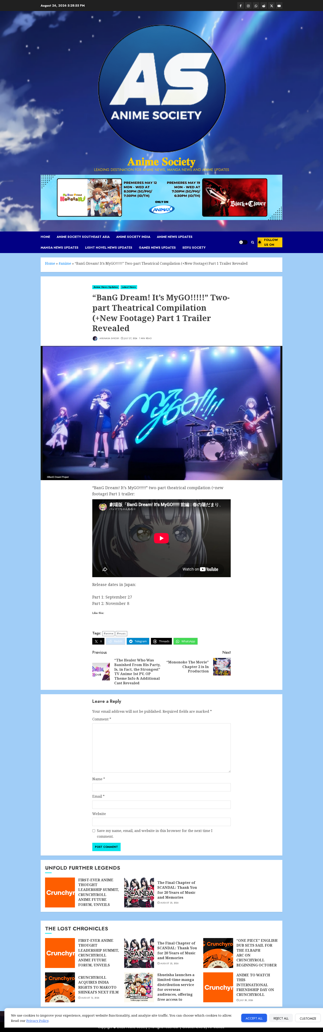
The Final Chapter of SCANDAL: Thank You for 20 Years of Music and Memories (177, 890)
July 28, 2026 (246, 1000)
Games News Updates (157, 247)
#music (121, 633)
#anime (65, 263)
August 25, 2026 (169, 902)
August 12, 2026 (90, 997)
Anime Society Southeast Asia (83, 237)
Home (45, 237)
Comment (101, 719)
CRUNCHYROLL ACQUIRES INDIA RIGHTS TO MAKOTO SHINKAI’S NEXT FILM (98, 985)
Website (99, 813)
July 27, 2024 (130, 338)
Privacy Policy (37, 1020)
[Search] (252, 242)
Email (98, 796)
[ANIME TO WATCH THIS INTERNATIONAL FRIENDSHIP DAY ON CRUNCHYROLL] (218, 987)
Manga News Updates (59, 247)
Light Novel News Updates (108, 247)
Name (98, 779)
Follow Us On (271, 242)
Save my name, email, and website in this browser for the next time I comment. (154, 833)
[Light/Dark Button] (243, 242)
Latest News (129, 287)
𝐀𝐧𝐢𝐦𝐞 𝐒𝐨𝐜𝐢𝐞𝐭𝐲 (161, 161)
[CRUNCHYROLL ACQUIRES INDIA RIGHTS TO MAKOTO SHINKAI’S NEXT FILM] (60, 987)
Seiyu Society (194, 247)
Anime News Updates (174, 237)
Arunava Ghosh (109, 338)
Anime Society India (133, 237)
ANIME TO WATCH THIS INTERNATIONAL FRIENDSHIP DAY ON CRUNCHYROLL (255, 985)
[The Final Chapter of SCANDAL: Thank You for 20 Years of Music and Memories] (139, 892)
